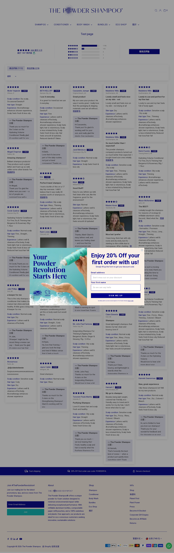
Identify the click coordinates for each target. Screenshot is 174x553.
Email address (98, 273)
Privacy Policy (131, 300)
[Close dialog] (142, 250)
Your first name (98, 282)
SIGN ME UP (116, 296)
